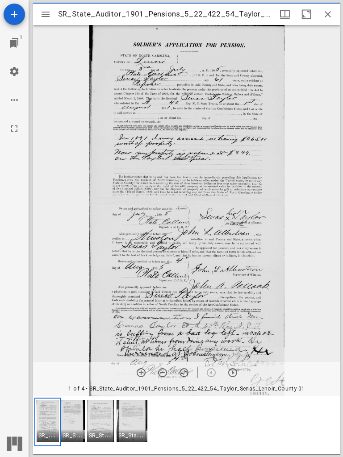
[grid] (186, 425)
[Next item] (232, 372)
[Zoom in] (141, 372)
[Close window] (328, 14)
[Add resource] (14, 14)
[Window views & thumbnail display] (285, 14)
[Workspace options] (14, 100)
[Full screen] (14, 128)
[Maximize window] (306, 14)
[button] (48, 422)
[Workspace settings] (14, 71)
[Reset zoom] (184, 372)
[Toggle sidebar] (45, 14)
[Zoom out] (162, 372)
